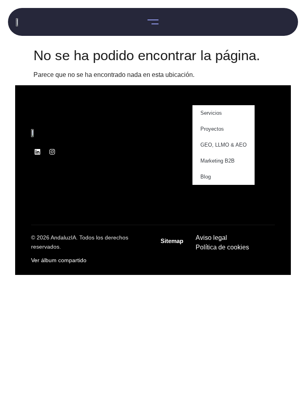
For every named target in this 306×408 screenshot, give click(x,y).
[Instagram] (52, 151)
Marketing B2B (217, 161)
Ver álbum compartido (58, 260)
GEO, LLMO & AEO (223, 145)
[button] (153, 22)
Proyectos (212, 129)
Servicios (211, 113)
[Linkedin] (37, 151)
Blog (205, 177)
